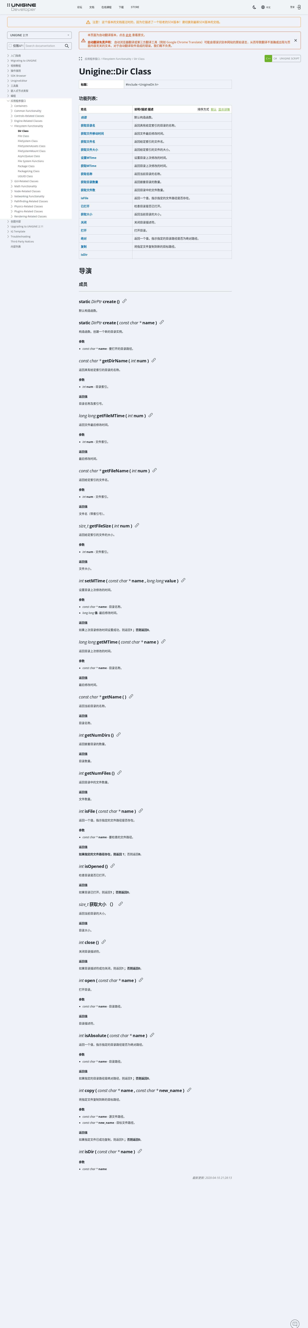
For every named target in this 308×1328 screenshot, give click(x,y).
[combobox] (265, 7)
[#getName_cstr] (131, 697)
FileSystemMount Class (32, 151)
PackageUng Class (28, 171)
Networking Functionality (29, 196)
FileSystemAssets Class (31, 146)
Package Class (26, 166)
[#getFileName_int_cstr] (154, 470)
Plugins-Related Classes (28, 211)
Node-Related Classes (27, 191)
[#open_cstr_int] (141, 980)
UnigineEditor (19, 80)
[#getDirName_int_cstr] (153, 360)
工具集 (14, 85)
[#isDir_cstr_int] (140, 1151)
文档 (91, 7)
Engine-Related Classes (28, 121)
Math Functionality (25, 186)
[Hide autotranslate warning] (295, 40)
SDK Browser (18, 75)
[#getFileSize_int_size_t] (137, 526)
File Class (23, 136)
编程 (13, 95)
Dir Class (23, 131)
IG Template (18, 231)
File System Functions (31, 161)
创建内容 (16, 221)
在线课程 (106, 7)
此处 (128, 35)
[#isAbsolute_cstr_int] (152, 1035)
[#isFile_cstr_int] (141, 811)
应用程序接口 (18, 100)
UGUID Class (25, 176)
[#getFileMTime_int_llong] (150, 415)
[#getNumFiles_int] (119, 773)
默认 (214, 109)
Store (135, 7)
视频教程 (16, 65)
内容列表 (16, 246)
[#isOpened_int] (112, 866)
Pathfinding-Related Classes (31, 201)
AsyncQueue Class (29, 156)
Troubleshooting (20, 236)
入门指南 (16, 55)
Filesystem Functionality (28, 126)
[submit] (67, 46)
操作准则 (16, 70)
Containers (20, 105)
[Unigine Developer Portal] (21, 8)
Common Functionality (27, 111)
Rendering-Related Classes (30, 216)
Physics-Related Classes (28, 206)
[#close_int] (103, 942)
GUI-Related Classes (26, 181)
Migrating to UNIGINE (24, 60)
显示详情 (224, 109)
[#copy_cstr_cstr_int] (189, 1090)
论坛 (79, 7)
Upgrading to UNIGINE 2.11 (27, 226)
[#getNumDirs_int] (118, 735)
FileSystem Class (28, 141)
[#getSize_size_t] (121, 904)
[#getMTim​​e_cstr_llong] (163, 642)
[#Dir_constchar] (162, 322)
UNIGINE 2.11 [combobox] (19, 35)
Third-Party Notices (22, 241)
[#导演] (124, 301)
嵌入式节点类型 (19, 90)
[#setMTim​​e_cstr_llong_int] (183, 580)
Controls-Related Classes (29, 116)
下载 (121, 7)
